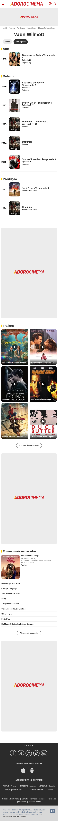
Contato (25, 799)
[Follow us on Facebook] (13, 753)
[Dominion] (14, 143)
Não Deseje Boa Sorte (10, 583)
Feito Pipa (5, 619)
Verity (3, 599)
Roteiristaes (21, 28)
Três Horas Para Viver (10, 594)
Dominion (27, 142)
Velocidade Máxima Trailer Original (43, 400)
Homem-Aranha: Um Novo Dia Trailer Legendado (15, 437)
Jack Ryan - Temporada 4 (35, 188)
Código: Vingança (9, 589)
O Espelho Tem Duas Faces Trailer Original (43, 362)
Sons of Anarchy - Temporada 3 (39, 159)
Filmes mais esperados (29, 633)
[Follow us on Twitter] (21, 753)
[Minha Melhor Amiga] (10, 567)
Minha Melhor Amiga (30, 556)
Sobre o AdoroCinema (10, 799)
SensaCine (43, 786)
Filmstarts (23, 786)
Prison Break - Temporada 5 (37, 103)
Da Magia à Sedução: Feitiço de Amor (17, 624)
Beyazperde (10, 789)
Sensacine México (38, 789)
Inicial (5, 28)
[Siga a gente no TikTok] (36, 753)
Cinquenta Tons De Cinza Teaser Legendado (15, 400)
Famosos (12, 28)
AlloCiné (7, 786)
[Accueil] (26, 4)
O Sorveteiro (6, 614)
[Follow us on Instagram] (29, 753)
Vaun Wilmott (31, 28)
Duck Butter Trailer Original (43, 437)
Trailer (24, 565)
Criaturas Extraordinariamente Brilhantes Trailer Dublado (15, 362)
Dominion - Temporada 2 (35, 121)
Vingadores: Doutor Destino (13, 609)
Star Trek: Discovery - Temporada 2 (33, 83)
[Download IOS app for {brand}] (25, 770)
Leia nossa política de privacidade (22, 815)
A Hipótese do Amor (10, 604)
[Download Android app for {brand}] (33, 770)
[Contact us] (44, 753)
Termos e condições (37, 799)
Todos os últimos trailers (29, 446)
